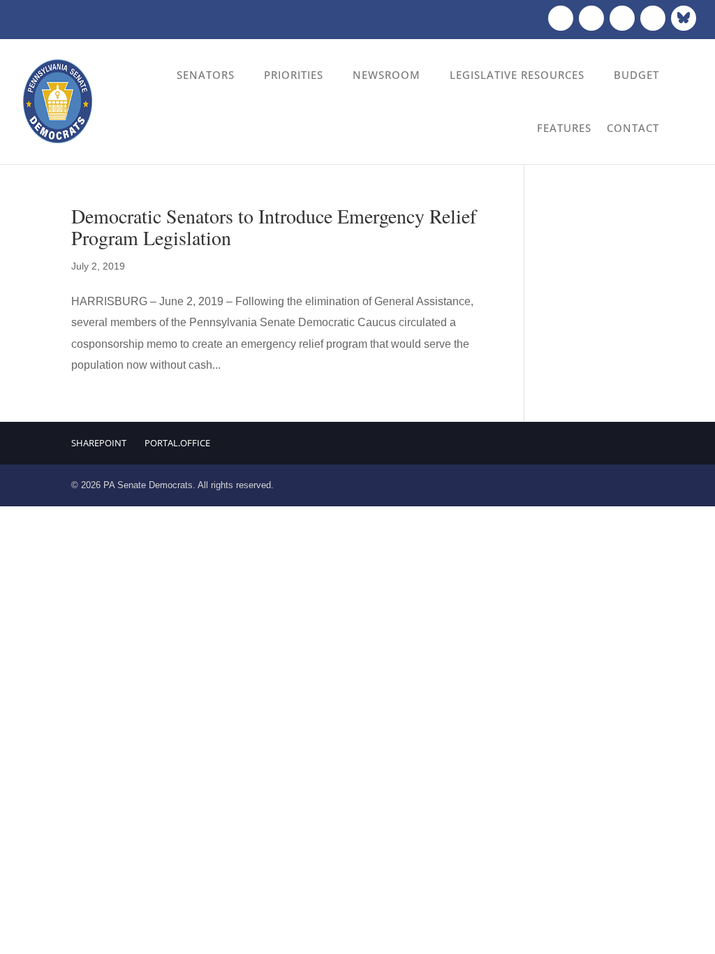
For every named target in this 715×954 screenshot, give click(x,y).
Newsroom (386, 75)
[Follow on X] (591, 18)
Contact (633, 128)
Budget (636, 75)
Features (564, 128)
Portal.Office (177, 442)
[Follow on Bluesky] (683, 18)
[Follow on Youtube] (652, 18)
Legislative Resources (517, 75)
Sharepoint (98, 442)
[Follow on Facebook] (560, 18)
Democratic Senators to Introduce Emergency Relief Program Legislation (273, 227)
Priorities (293, 75)
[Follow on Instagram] (622, 18)
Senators (206, 75)
